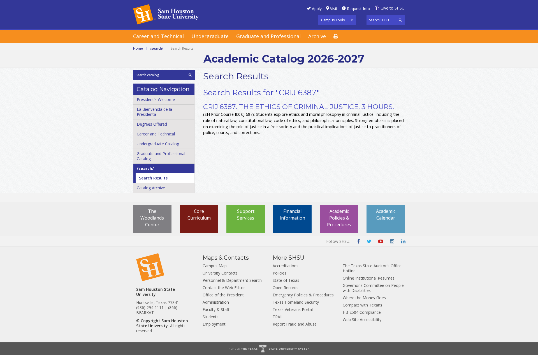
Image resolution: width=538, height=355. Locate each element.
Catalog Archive (151, 187)
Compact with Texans (362, 305)
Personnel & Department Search (232, 280)
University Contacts (220, 273)
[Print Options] (339, 36)
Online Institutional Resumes (369, 278)
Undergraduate (210, 36)
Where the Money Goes (364, 297)
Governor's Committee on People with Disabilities (373, 288)
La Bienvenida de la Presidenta (154, 112)
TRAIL (278, 316)
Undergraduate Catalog (158, 143)
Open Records (285, 287)
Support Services (245, 214)
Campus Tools (333, 19)
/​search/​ (145, 168)
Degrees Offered (152, 124)
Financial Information (292, 214)
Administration (216, 302)
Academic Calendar (385, 214)
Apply (317, 8)
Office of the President (223, 295)
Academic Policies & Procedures (339, 218)
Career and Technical (158, 36)
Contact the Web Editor (224, 287)
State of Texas (286, 280)
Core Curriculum (199, 214)
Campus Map (215, 265)
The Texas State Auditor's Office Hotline (372, 268)
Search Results (153, 178)
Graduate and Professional (268, 36)
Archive (317, 36)
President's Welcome (156, 99)
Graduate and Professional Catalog (161, 156)
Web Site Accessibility (362, 319)
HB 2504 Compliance (362, 312)
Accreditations (285, 265)
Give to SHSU (393, 8)
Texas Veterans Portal (293, 309)
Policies (279, 273)
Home (138, 48)
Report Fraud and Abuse (295, 324)
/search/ (156, 48)
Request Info (358, 8)
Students (211, 316)
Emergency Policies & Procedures (303, 295)
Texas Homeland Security (296, 302)
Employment (214, 324)
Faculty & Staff (216, 309)
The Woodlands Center (152, 218)
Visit (333, 8)
